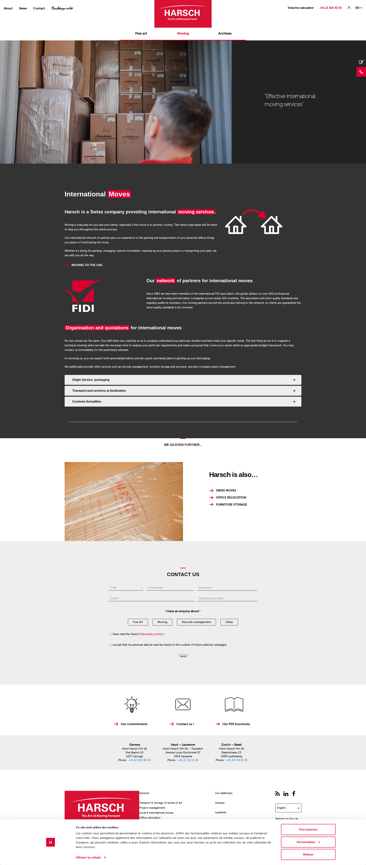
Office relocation (149, 817)
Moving (183, 33)
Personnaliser (306, 841)
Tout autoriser (308, 829)
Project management (152, 808)
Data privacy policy (151, 634)
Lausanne (220, 812)
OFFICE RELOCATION (231, 497)
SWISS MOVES (226, 490)
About (8, 8)
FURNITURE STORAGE (231, 504)
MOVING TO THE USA (86, 265)
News (23, 8)
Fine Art (138, 622)
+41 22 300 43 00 (330, 8)
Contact (39, 8)
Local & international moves (156, 812)
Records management (196, 622)
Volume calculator (301, 8)
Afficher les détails (88, 857)
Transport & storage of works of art (160, 803)
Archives (225, 33)
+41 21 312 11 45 (188, 760)
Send (183, 656)
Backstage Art (62, 8)
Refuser (308, 854)
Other (229, 622)
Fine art (141, 33)
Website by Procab (286, 819)
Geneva (219, 803)
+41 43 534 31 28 (236, 760)
